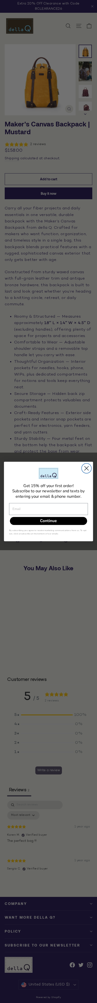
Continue (48, 520)
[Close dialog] (86, 468)
